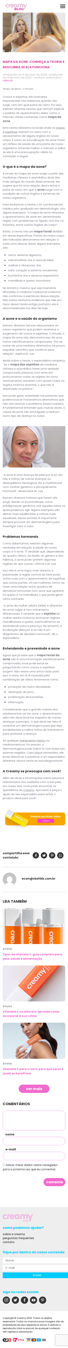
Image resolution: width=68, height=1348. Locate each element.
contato (8, 1242)
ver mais (34, 1088)
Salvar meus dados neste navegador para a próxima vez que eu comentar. (30, 1167)
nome (9, 1134)
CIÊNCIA (8, 80)
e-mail (10, 1149)
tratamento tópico (33, 740)
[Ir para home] (16, 7)
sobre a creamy (14, 1234)
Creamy (28, 790)
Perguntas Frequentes (18, 1238)
